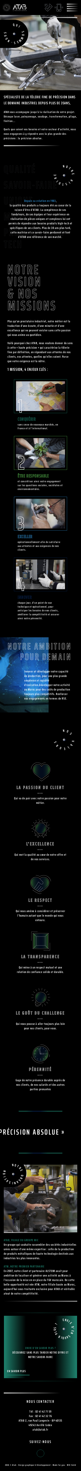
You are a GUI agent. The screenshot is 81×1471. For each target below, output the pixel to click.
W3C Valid (71, 1465)
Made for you (59, 1465)
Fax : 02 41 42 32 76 (40, 1416)
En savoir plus (16, 1371)
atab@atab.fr (40, 1429)
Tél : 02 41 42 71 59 (40, 1411)
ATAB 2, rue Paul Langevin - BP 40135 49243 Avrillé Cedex (40, 1422)
